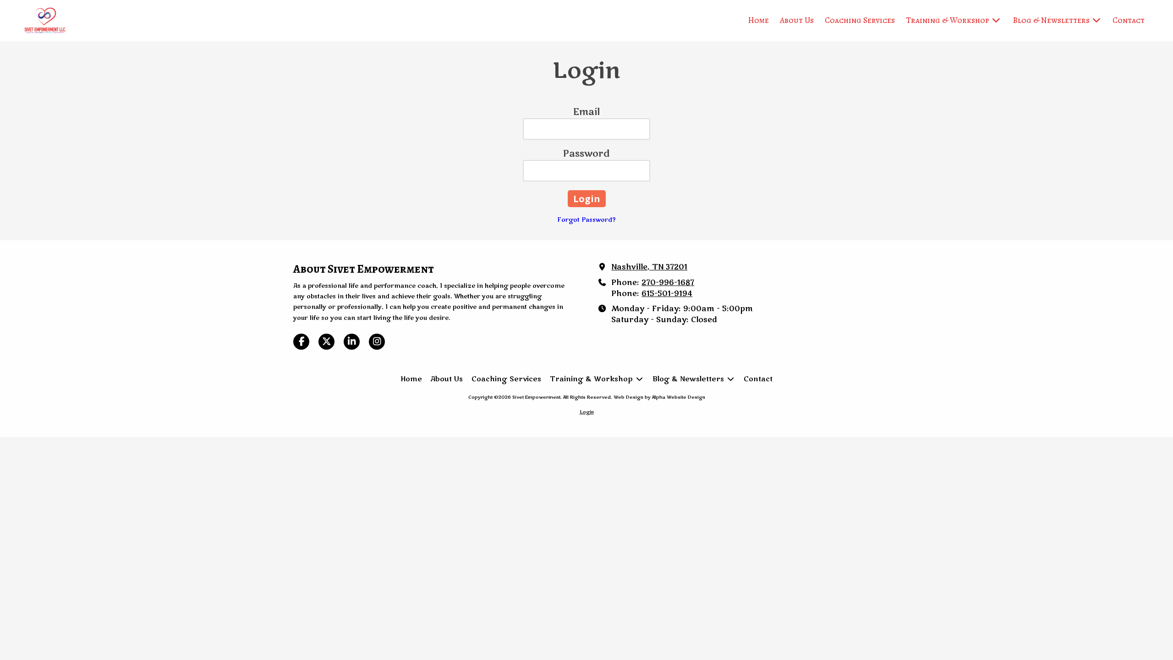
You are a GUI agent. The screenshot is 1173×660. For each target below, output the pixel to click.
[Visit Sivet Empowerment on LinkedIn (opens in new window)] (352, 342)
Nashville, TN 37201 (649, 267)
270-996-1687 (667, 283)
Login (587, 412)
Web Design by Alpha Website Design (659, 397)
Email (586, 112)
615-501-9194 (666, 294)
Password (586, 154)
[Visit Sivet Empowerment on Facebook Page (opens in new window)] (301, 342)
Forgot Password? (587, 220)
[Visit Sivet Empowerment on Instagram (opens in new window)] (377, 342)
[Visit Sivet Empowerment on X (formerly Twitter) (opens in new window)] (326, 342)
